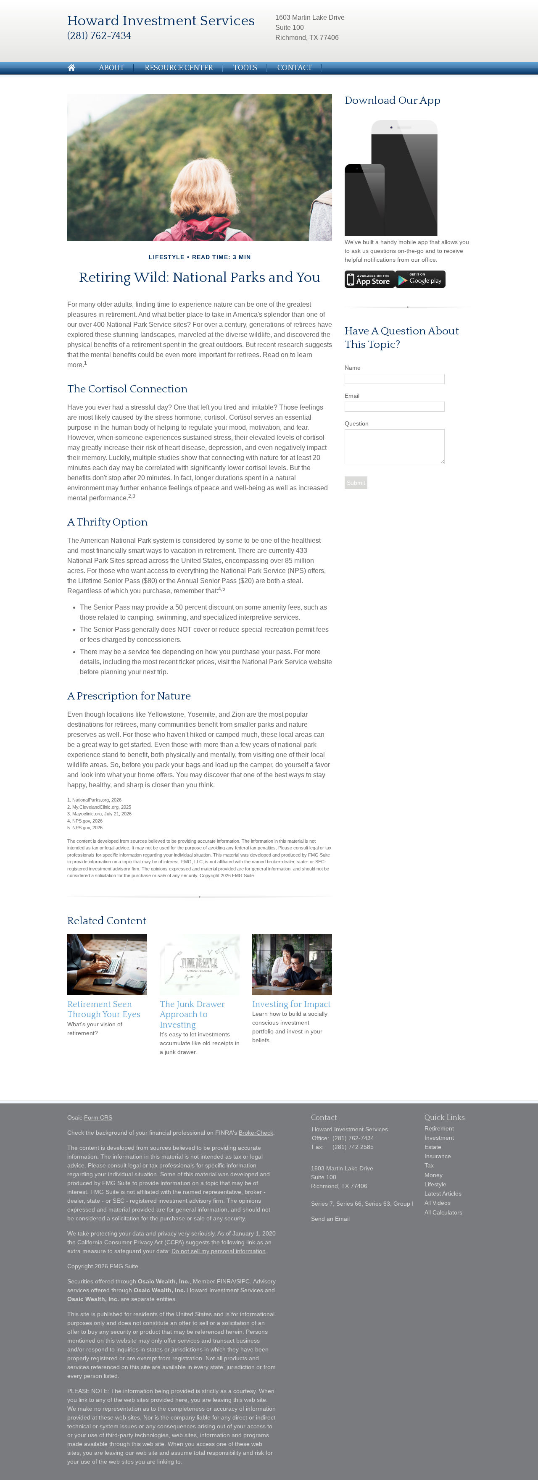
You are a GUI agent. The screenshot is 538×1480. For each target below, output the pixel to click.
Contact (294, 68)
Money (434, 1175)
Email (352, 395)
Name (353, 367)
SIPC (243, 1281)
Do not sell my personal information (218, 1251)
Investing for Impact (291, 1004)
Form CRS (98, 1117)
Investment (439, 1137)
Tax (429, 1165)
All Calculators (443, 1212)
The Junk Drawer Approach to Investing (192, 1015)
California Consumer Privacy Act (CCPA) (130, 1242)
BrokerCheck (256, 1132)
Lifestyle (435, 1184)
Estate (433, 1147)
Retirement (439, 1128)
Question (357, 423)
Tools (245, 68)
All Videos (438, 1202)
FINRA (226, 1281)
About (111, 68)
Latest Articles (443, 1193)
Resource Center (179, 68)
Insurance (438, 1156)
